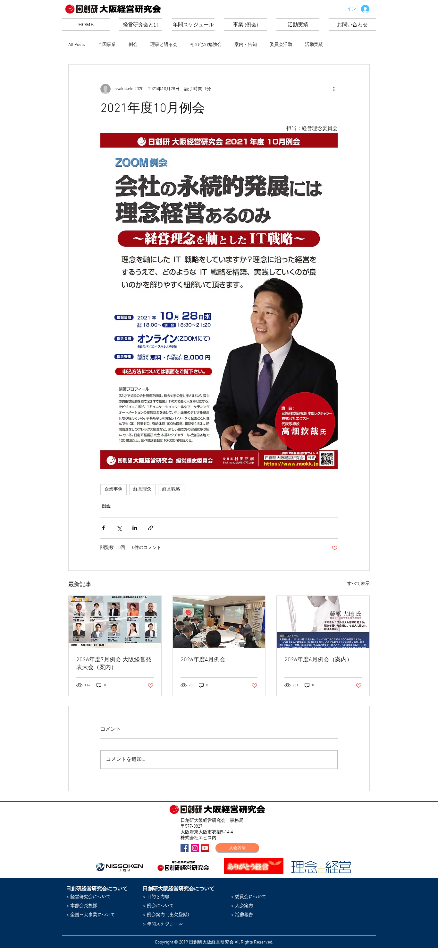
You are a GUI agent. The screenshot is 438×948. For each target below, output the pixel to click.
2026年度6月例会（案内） (318, 660)
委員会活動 (281, 45)
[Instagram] (195, 848)
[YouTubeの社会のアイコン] (205, 848)
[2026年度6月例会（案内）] (323, 622)
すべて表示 (358, 584)
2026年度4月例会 (203, 660)
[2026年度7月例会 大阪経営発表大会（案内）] (115, 622)
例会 (133, 45)
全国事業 (107, 45)
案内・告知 (245, 45)
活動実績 (314, 45)
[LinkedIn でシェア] (135, 528)
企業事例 (113, 489)
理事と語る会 (163, 45)
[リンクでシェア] (150, 528)
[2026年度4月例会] (219, 622)
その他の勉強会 (206, 45)
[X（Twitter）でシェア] (119, 528)
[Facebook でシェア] (103, 528)
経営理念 (142, 489)
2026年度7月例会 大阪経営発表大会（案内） (113, 664)
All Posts (76, 45)
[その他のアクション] (334, 89)
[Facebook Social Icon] (185, 848)
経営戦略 (171, 489)
